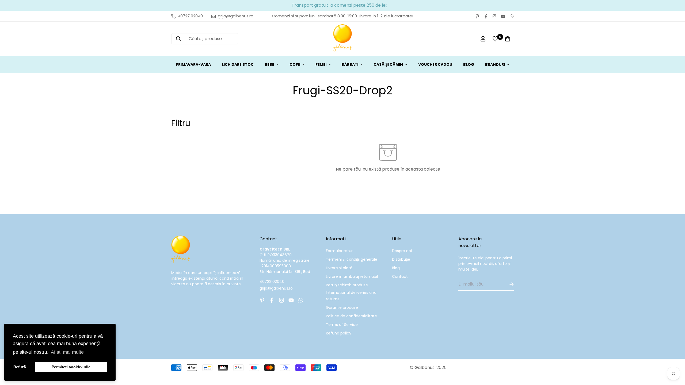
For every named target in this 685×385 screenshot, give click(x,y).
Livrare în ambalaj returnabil (352, 276)
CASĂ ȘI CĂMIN (388, 64)
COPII (295, 64)
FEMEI (320, 64)
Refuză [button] (19, 367)
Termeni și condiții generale (351, 259)
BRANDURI (495, 64)
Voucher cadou (435, 64)
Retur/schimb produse (347, 285)
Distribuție (401, 259)
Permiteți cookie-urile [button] (71, 367)
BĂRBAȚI (349, 64)
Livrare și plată (339, 268)
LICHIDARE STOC (238, 64)
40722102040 (272, 281)
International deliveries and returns (351, 296)
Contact (400, 276)
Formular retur (339, 250)
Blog (396, 268)
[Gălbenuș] (342, 39)
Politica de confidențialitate (351, 316)
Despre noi (402, 250)
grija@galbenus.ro (276, 288)
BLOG (468, 64)
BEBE (269, 64)
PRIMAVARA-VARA (193, 64)
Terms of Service (342, 324)
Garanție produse (342, 307)
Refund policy (338, 333)
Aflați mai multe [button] (67, 352)
